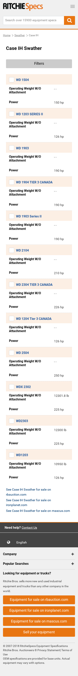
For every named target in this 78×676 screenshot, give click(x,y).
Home (6, 35)
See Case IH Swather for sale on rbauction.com (28, 492)
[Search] (69, 20)
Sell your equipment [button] (39, 632)
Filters (39, 63)
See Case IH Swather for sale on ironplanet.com (28, 502)
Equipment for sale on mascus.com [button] (39, 621)
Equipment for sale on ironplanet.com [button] (39, 610)
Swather (19, 35)
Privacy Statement (48, 650)
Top (71, 670)
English (22, 542)
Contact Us (29, 527)
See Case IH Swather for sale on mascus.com (38, 511)
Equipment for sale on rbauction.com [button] (39, 599)
